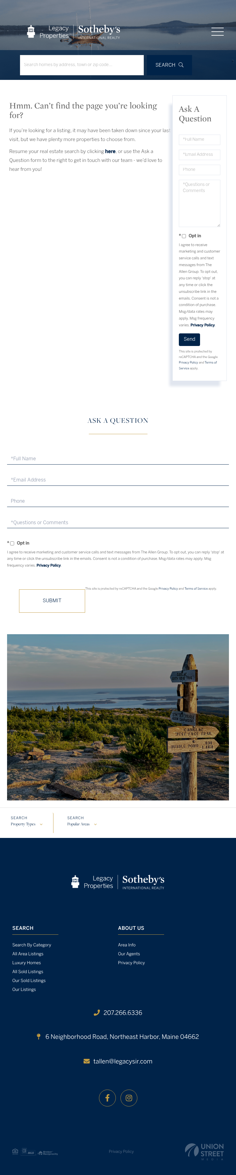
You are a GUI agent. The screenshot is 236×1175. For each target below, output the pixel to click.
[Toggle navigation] (217, 32)
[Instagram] (128, 1098)
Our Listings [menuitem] (24, 990)
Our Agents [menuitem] (129, 954)
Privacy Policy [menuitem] (131, 963)
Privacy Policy (203, 325)
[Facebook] (107, 1098)
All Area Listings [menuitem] (27, 954)
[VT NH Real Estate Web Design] (204, 1151)
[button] (169, 65)
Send (189, 339)
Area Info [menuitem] (127, 945)
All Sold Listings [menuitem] (27, 972)
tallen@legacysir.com (122, 1062)
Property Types (23, 824)
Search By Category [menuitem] (31, 945)
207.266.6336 (123, 1013)
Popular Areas (78, 824)
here (110, 152)
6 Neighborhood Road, (121, 1037)
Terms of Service (196, 589)
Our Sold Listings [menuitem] (29, 981)
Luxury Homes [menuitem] (26, 963)
